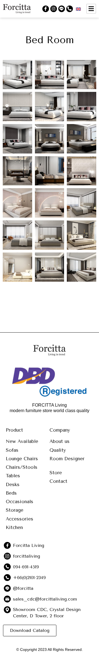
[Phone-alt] (69, 9)
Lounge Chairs (22, 458)
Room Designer (67, 458)
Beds (11, 493)
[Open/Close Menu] (91, 8)
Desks (13, 484)
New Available (22, 441)
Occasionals (19, 501)
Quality (58, 450)
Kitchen (14, 527)
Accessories (19, 519)
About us (60, 441)
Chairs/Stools (21, 467)
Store (56, 472)
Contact (58, 481)
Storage (14, 510)
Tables (13, 475)
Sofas (12, 450)
